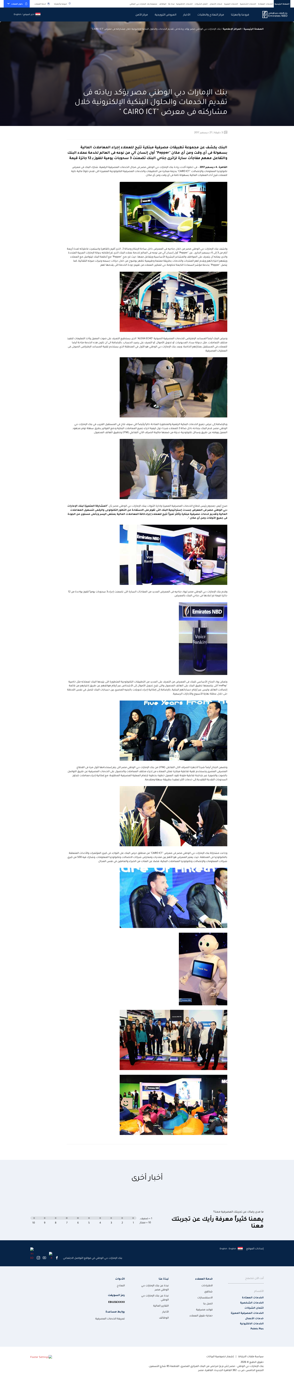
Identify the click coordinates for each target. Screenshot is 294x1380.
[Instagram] (38, 1257)
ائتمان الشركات (201, 4)
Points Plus (257, 1328)
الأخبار (186, 14)
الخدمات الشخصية (248, 4)
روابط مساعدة (115, 1311)
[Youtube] (44, 1257)
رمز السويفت (116, 1295)
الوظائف (162, 4)
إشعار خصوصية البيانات (220, 1356)
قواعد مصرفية (204, 1309)
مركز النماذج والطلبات (210, 14)
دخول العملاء (17, 4)
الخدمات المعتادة (265, 4)
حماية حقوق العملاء (201, 1315)
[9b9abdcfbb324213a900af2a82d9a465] (272, 14)
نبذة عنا (164, 1278)
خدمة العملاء (40, 4)
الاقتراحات (207, 1285)
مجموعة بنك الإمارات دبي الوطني (143, 4)
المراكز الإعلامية (232, 28)
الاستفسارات (205, 1297)
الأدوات (120, 1278)
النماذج (121, 1285)
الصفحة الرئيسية (282, 4)
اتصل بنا (208, 1303)
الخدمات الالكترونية (184, 4)
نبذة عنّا (171, 4)
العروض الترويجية (165, 14)
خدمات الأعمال (216, 4)
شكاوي (208, 1291)
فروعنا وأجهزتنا (60, 4)
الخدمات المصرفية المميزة (247, 1312)
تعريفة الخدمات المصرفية (110, 1318)
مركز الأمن (141, 14)
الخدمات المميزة (231, 4)
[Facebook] (56, 1257)
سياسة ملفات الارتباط (251, 1356)
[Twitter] (50, 1255)
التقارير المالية (161, 1305)
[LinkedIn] (32, 1253)
